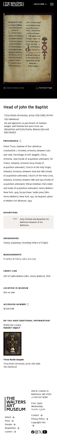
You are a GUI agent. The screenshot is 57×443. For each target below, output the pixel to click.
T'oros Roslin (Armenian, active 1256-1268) (24, 115)
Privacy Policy (38, 418)
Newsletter (10, 428)
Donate (9, 424)
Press (8, 420)
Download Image (45, 88)
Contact (35, 415)
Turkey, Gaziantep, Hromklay (17, 242)
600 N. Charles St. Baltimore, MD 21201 (41, 393)
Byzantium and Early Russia (18, 129)
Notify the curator (12, 325)
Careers (9, 431)
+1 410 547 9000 (39, 397)
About (8, 417)
